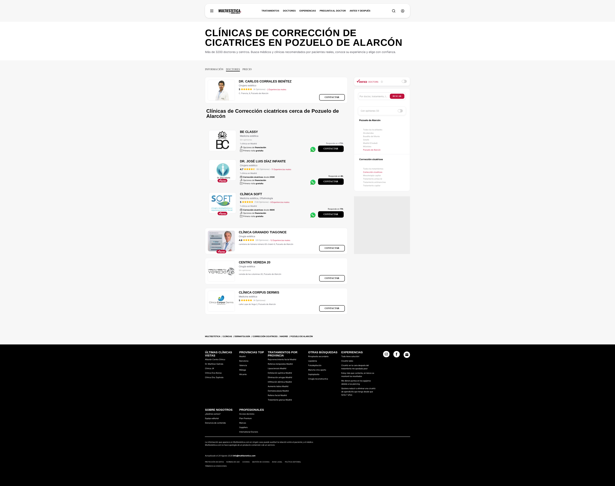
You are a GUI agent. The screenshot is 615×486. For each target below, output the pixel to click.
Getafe (366, 140)
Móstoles (367, 146)
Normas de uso (233, 462)
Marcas (242, 423)
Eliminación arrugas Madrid (280, 377)
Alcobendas (368, 133)
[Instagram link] (386, 355)
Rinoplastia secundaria (318, 356)
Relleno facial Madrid (277, 395)
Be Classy (249, 132)
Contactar (332, 97)
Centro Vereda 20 (254, 262)
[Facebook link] (396, 355)
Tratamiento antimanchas (374, 182)
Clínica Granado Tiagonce (263, 232)
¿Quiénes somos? (213, 414)
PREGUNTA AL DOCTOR (333, 10)
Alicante (243, 374)
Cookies (246, 462)
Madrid (242, 356)
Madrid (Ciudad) (370, 143)
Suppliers (243, 427)
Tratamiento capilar (371, 185)
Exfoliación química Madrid (280, 373)
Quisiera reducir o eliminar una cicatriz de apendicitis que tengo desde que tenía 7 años (358, 391)
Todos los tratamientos (373, 168)
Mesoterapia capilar (372, 175)
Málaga (242, 370)
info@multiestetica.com (244, 455)
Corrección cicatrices (372, 172)
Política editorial (293, 462)
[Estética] (230, 11)
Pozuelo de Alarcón (372, 150)
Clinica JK (209, 368)
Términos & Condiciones (216, 466)
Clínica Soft (251, 194)
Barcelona (243, 361)
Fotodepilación (314, 365)
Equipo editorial (212, 418)
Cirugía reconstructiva (318, 379)
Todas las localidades (372, 129)
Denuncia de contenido (215, 423)
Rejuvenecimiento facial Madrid (282, 359)
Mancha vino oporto (317, 370)
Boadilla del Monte (371, 136)
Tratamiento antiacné (372, 179)
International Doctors (248, 432)
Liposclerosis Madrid (277, 368)
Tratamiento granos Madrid (280, 400)
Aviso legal (277, 462)
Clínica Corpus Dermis (259, 292)
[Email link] (407, 354)
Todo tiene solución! (350, 356)
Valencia (243, 365)
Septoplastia (313, 374)
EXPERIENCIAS (307, 10)
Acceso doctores (246, 414)
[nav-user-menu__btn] (403, 11)
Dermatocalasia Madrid (278, 391)
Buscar (397, 96)
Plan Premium (245, 418)
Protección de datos (214, 462)
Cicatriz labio (347, 361)
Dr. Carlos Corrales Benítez (265, 81)
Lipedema (312, 361)
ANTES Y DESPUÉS (360, 10)
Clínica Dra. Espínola (214, 377)
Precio (247, 69)
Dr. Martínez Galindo (214, 364)
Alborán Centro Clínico (215, 359)
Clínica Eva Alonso (213, 373)
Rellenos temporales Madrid (280, 364)
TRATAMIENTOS (270, 10)
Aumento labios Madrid (278, 386)
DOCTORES (289, 10)
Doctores (233, 69)
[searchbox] (375, 96)
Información (214, 69)
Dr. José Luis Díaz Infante (263, 161)
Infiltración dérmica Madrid (280, 382)
